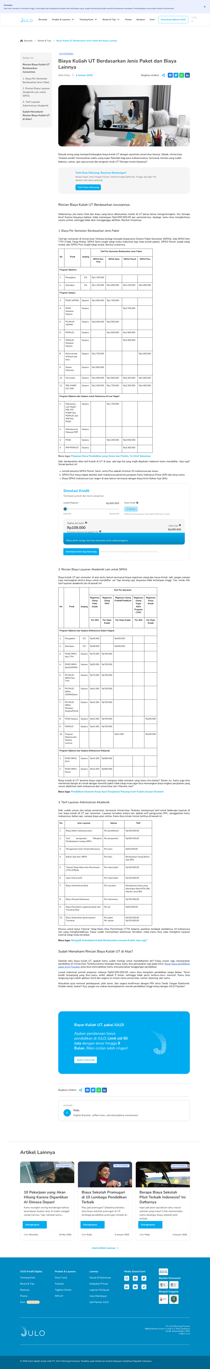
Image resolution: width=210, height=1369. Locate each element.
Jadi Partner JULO (99, 1302)
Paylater (59, 1283)
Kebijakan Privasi (98, 1283)
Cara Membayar (98, 1296)
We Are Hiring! (33, 1302)
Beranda (43, 19)
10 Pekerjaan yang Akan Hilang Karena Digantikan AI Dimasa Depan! (46, 1197)
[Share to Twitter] (175, 75)
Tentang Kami (86, 19)
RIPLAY (59, 1296)
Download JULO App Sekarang (81, 551)
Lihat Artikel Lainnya (103, 1248)
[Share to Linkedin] (187, 75)
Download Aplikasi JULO (173, 19)
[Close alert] (204, 7)
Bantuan (141, 19)
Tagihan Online (63, 1290)
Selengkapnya (32, 1224)
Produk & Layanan (61, 19)
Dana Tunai (61, 1277)
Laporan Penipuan (99, 1290)
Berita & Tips (109, 19)
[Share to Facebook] (170, 75)
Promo (128, 19)
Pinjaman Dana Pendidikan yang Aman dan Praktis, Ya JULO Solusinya (111, 456)
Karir (152, 19)
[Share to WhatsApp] (181, 75)
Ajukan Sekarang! (85, 1059)
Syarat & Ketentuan (100, 1277)
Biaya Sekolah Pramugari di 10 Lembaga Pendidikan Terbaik (104, 1197)
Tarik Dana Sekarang (88, 187)
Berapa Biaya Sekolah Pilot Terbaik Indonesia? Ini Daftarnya (162, 1197)
